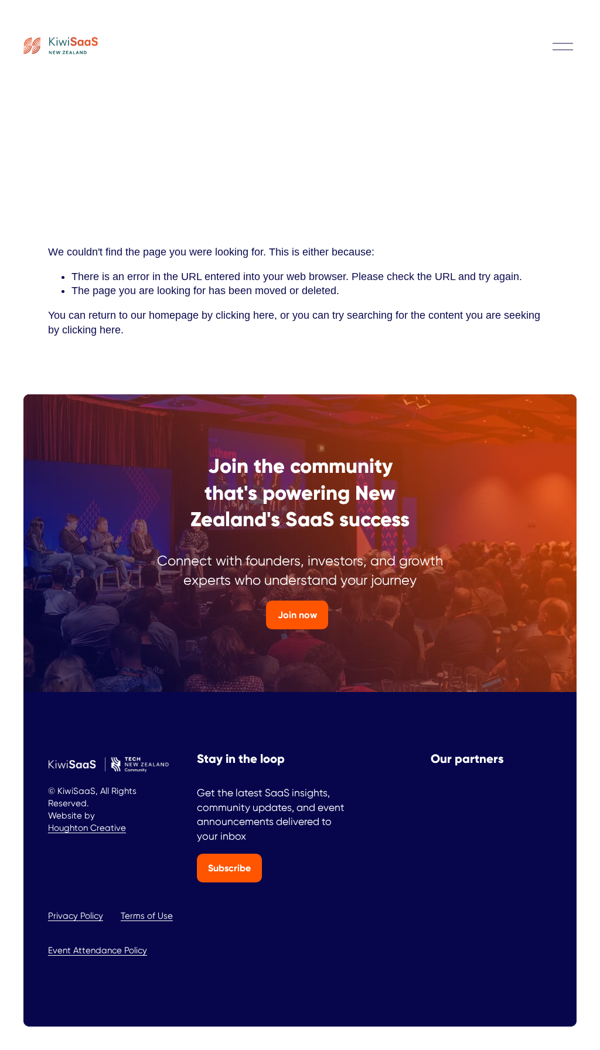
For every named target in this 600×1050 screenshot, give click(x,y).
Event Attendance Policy (97, 950)
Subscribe (229, 868)
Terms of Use (147, 916)
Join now (297, 615)
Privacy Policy (75, 916)
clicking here (245, 315)
